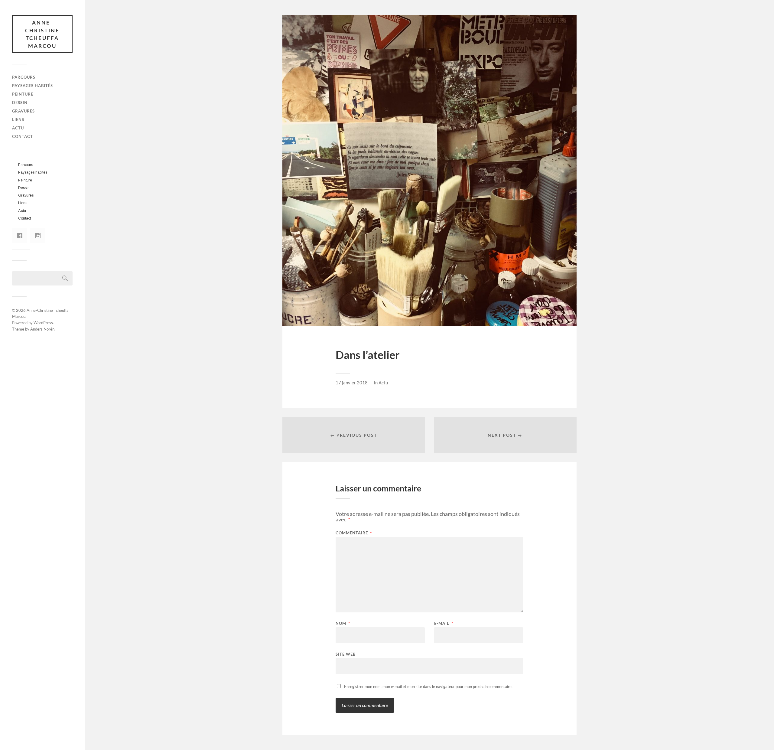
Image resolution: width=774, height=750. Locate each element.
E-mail (443, 623)
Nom (343, 623)
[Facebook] (21, 235)
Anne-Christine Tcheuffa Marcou (42, 34)
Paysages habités (32, 85)
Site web (346, 654)
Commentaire (354, 533)
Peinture (22, 94)
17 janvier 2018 (352, 382)
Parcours (23, 77)
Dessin (20, 102)
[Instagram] (39, 235)
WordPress (43, 322)
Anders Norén (42, 329)
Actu (18, 128)
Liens (18, 119)
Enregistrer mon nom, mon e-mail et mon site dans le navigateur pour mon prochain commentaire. (428, 686)
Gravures (23, 111)
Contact (22, 136)
